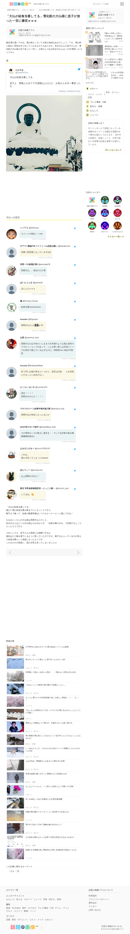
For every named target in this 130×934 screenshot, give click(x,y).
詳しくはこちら (112, 150)
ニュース (29, 680)
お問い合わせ (95, 910)
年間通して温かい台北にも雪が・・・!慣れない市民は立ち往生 (51, 672)
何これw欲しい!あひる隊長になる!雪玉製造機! (44, 799)
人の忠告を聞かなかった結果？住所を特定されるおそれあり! (50, 837)
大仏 (12, 871)
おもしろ (94, 110)
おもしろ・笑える (32, 668)
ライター (93, 906)
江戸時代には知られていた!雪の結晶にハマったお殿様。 (48, 647)
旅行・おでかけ (29, 908)
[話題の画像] (18, 4)
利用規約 (93, 895)
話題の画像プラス (26, 30)
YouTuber (16, 908)
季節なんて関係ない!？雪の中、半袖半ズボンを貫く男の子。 (50, 723)
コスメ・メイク (95, 94)
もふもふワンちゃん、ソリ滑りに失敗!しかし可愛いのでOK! (50, 786)
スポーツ (28, 899)
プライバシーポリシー (99, 899)
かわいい (29, 718)
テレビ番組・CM (98, 102)
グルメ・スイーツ (14, 911)
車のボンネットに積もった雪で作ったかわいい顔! (45, 659)
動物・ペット (30, 911)
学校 (45, 899)
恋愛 (106, 41)
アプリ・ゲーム (110, 68)
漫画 (8, 908)
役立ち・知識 (30, 655)
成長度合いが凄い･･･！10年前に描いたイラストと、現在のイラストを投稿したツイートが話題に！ (113, 51)
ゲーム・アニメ (62, 908)
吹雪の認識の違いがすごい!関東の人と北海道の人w (46, 774)
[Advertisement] (44, 195)
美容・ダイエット (112, 93)
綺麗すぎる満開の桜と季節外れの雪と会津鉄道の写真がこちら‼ (51, 850)
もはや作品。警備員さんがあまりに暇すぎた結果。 (46, 761)
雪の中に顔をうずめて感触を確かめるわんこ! (44, 824)
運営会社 (93, 903)
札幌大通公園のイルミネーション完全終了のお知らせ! (47, 812)
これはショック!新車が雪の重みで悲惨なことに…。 (46, 685)
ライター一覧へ (115, 236)
